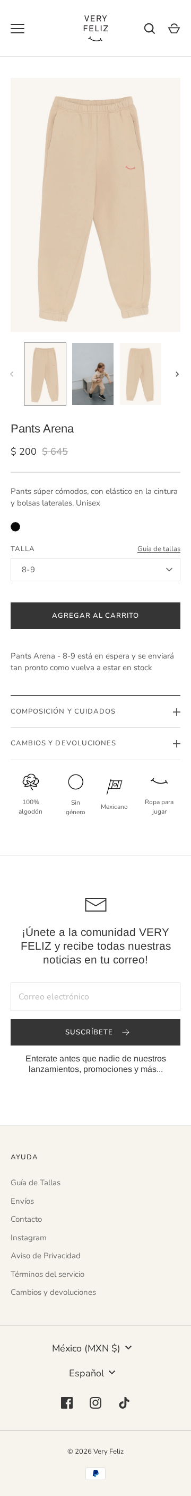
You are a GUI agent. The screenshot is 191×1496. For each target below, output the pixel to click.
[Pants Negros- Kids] (15, 526)
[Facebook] (67, 1402)
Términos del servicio (47, 1274)
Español (86, 1373)
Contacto (26, 1219)
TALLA (23, 549)
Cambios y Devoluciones (63, 743)
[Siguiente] (178, 374)
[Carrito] (174, 28)
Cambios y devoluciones (53, 1292)
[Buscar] (149, 28)
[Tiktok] (124, 1402)
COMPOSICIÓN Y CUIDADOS (63, 711)
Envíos (22, 1201)
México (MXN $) (86, 1348)
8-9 (28, 569)
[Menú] (17, 28)
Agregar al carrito (96, 615)
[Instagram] (95, 1402)
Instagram (29, 1237)
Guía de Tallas (35, 1182)
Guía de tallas (158, 549)
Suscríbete (90, 1032)
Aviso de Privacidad (46, 1255)
